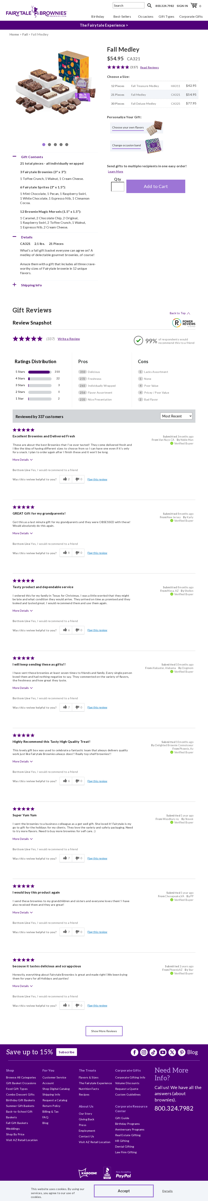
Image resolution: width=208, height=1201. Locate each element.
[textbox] (128, 5)
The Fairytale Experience (95, 1083)
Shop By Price (15, 1134)
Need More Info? (171, 1074)
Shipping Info (51, 1094)
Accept (124, 1191)
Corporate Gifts (191, 16)
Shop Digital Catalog (56, 1088)
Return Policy (51, 1106)
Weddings (13, 1128)
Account (48, 1083)
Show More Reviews (104, 1031)
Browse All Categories (21, 1077)
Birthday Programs (127, 1123)
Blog (192, 1052)
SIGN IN (182, 6)
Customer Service (54, 1077)
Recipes (84, 1094)
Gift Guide (122, 1118)
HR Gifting (122, 1140)
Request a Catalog (54, 1100)
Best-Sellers (122, 16)
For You (48, 1070)
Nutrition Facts (89, 1088)
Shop (10, 1070)
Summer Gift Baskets (20, 1106)
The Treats (87, 1070)
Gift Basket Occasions (21, 1083)
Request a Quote (126, 1088)
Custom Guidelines (128, 1094)
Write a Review (69, 339)
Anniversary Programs (130, 1129)
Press (83, 1125)
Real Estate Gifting (128, 1135)
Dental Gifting (124, 1146)
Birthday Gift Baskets (20, 1100)
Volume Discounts (127, 1083)
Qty (117, 179)
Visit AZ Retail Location (22, 1140)
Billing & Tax (50, 1111)
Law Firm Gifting (126, 1152)
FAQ (45, 1117)
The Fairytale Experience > (104, 25)
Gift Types (166, 16)
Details (167, 1191)
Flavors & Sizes (89, 1077)
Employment (87, 1130)
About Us (86, 1106)
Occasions (145, 16)
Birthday (97, 16)
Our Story (85, 1113)
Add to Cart (156, 186)
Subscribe (66, 1052)
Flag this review (97, 479)
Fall (25, 34)
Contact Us (86, 1136)
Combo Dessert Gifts (20, 1094)
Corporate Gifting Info (130, 1077)
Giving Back (86, 1119)
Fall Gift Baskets (17, 1123)
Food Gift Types (17, 1088)
